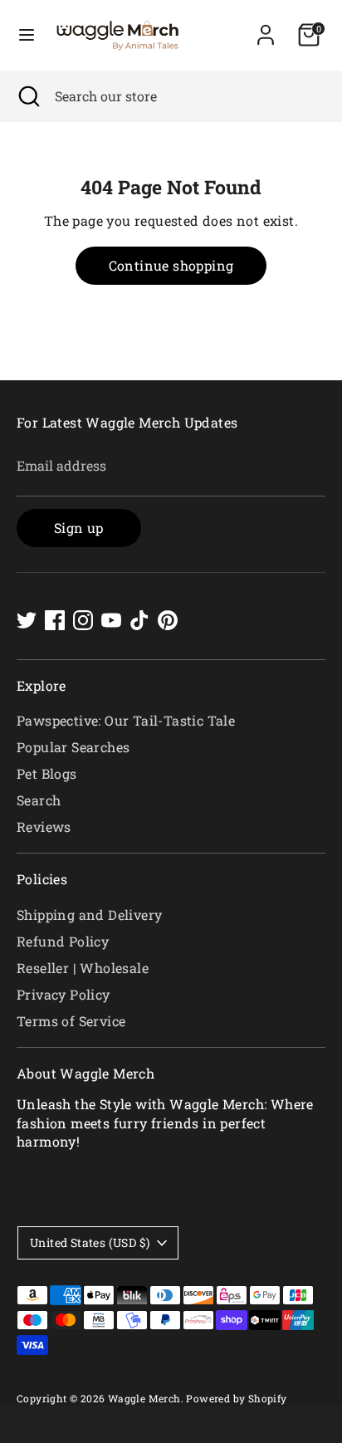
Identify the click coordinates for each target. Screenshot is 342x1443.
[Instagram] (83, 620)
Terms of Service (71, 1021)
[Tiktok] (139, 620)
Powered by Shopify (236, 1398)
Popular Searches (73, 747)
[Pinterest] (168, 620)
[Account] (265, 27)
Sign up (79, 527)
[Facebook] (55, 620)
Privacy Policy (63, 994)
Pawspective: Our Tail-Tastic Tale (126, 720)
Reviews (44, 826)
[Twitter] (27, 620)
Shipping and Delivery (89, 914)
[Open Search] (27, 96)
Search (39, 800)
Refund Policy (63, 941)
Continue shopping (171, 265)
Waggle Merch (144, 1398)
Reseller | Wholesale (83, 967)
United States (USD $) (89, 1242)
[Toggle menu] (26, 34)
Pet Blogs (47, 773)
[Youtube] (111, 620)
